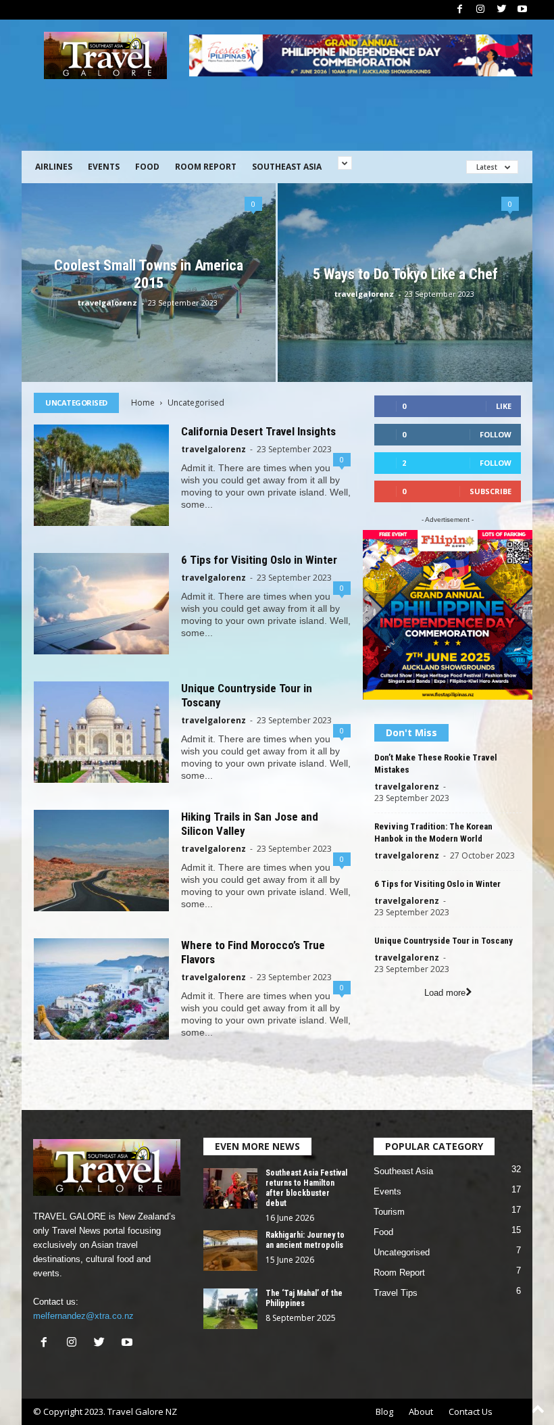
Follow (495, 434)
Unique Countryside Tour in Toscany (443, 941)
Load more (444, 993)
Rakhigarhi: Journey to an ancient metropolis (305, 1240)
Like (503, 406)
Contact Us (471, 1411)
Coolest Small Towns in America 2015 (148, 274)
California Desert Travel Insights (258, 431)
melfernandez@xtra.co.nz (83, 1316)
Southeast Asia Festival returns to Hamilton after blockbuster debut (306, 1188)
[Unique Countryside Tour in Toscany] (101, 732)
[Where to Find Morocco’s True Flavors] (101, 989)
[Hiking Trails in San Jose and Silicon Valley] (101, 860)
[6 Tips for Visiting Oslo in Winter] (101, 603)
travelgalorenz (107, 302)
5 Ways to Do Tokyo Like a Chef (405, 274)
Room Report (205, 166)
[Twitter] (501, 10)
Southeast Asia (287, 166)
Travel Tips (396, 1293)
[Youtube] (522, 10)
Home (143, 402)
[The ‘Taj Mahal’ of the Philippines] (230, 1308)
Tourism (389, 1212)
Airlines (53, 166)
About (421, 1411)
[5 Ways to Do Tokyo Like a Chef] (405, 283)
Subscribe (490, 491)
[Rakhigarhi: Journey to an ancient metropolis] (230, 1250)
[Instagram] (480, 10)
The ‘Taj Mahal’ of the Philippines (304, 1298)
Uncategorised (402, 1252)
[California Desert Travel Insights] (101, 475)
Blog (384, 1411)
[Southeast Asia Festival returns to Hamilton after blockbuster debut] (230, 1188)
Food (147, 166)
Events (104, 166)
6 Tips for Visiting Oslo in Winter (259, 559)
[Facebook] (459, 10)
